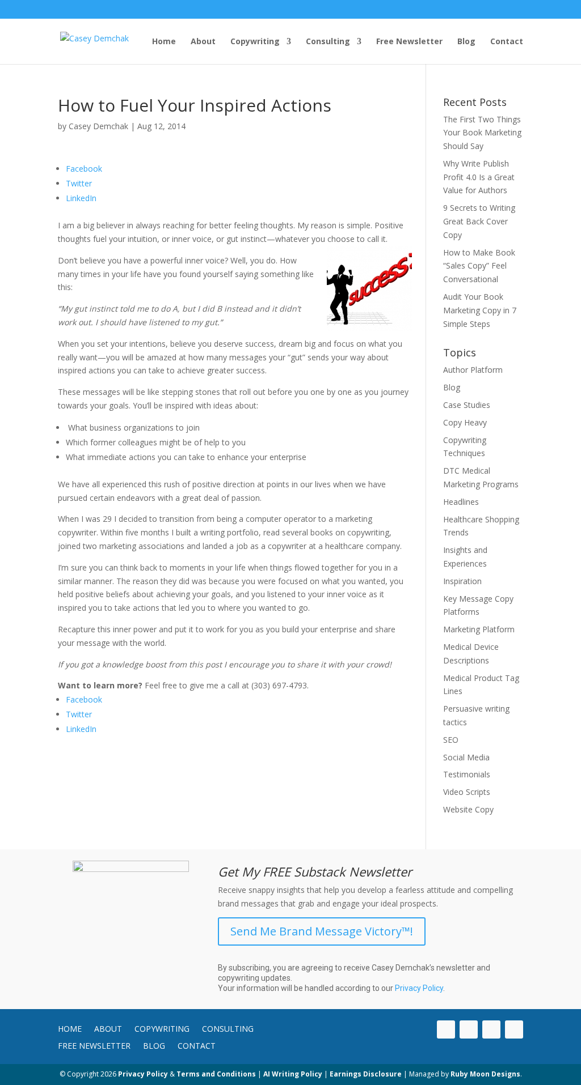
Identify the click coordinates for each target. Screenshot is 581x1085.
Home (164, 41)
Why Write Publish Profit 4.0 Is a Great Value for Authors (479, 177)
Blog (466, 41)
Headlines (461, 501)
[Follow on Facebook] (514, 1029)
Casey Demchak (98, 126)
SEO (450, 739)
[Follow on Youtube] (469, 1029)
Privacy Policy (419, 988)
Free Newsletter (409, 41)
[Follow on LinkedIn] (446, 1029)
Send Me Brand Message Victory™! (321, 931)
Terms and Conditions (216, 1074)
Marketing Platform (479, 629)
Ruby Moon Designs (485, 1074)
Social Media (466, 757)
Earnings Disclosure (366, 1074)
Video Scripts (466, 791)
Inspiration (462, 581)
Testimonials (466, 774)
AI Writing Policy (292, 1074)
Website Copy (468, 809)
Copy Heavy (465, 422)
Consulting (328, 41)
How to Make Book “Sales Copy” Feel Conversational (479, 266)
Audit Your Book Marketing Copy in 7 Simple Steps (479, 310)
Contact (506, 41)
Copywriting (255, 41)
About (203, 41)
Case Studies (466, 404)
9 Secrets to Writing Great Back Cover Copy (479, 221)
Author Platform (473, 369)
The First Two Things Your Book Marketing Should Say (482, 133)
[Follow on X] (491, 1029)
